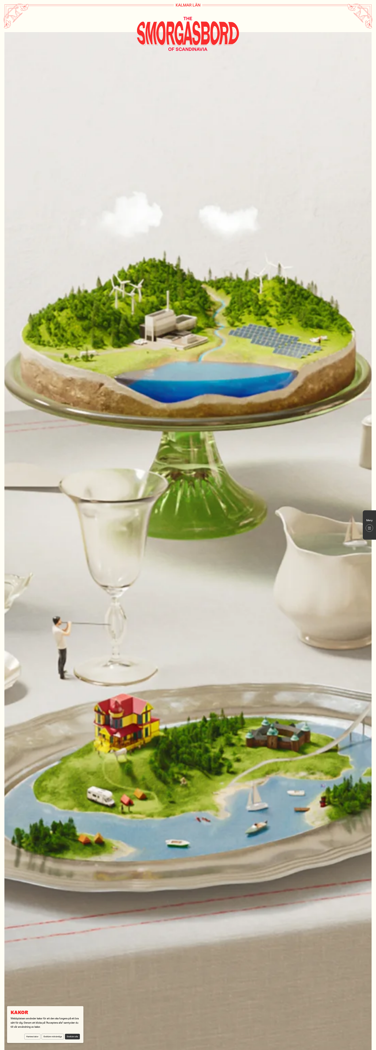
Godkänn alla (72, 1036)
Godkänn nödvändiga (52, 1036)
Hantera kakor (32, 1036)
